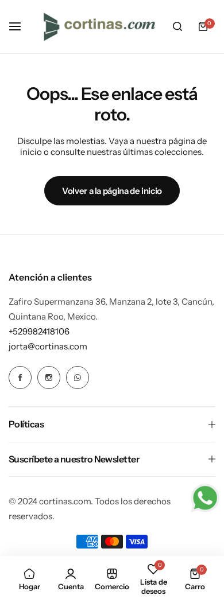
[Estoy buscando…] (177, 26)
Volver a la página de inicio (112, 190)
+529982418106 (39, 331)
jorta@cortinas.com (48, 346)
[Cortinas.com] (99, 26)
